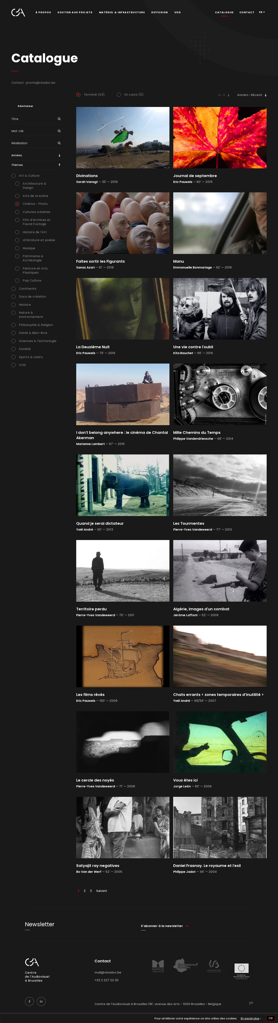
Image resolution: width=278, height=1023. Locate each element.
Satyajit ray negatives (97, 865)
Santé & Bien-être (33, 333)
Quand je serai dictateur (100, 523)
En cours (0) (134, 95)
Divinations (87, 175)
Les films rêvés (90, 694)
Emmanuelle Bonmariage (192, 267)
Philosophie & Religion (36, 325)
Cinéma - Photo (35, 204)
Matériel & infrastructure (122, 12)
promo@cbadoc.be (40, 82)
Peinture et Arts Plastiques (35, 270)
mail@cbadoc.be (108, 972)
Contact (247, 12)
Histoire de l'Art (35, 232)
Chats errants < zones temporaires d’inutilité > (218, 694)
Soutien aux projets (75, 12)
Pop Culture (32, 281)
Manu (178, 261)
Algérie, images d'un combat (201, 609)
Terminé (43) (94, 95)
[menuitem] (43, 12)
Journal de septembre (195, 175)
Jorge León (182, 786)
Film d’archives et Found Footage (36, 222)
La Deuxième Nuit (93, 347)
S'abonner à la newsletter (162, 926)
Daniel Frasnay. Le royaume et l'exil (207, 865)
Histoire (25, 305)
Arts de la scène (35, 196)
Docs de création (32, 297)
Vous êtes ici (185, 780)
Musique (29, 248)
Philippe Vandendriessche (193, 438)
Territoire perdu (91, 609)
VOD (177, 12)
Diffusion (159, 12)
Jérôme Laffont (185, 615)
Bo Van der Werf (88, 872)
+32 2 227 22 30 (107, 980)
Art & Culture (29, 176)
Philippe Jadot (184, 872)
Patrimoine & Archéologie (33, 258)
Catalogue (224, 12)
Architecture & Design (34, 186)
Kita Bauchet (183, 353)
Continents (27, 289)
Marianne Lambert (90, 444)
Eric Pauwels (182, 182)
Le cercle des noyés (95, 780)
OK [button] (271, 1018)
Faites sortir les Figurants (100, 261)
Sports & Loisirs (31, 357)
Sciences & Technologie (37, 341)
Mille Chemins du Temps (197, 432)
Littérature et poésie (39, 240)
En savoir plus (250, 1018)
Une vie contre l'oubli (193, 347)
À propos (43, 12)
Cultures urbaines (36, 212)
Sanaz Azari (85, 267)
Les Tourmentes (188, 523)
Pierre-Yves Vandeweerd (192, 529)
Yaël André (84, 529)
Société (25, 349)
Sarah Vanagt (87, 182)
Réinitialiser (25, 106)
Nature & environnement (31, 315)
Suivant (101, 891)
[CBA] (18, 12)
